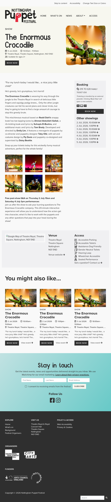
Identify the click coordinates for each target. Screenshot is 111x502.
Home (43, 15)
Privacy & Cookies (65, 427)
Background (10, 430)
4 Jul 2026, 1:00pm (90, 138)
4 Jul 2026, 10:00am (90, 135)
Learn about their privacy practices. (72, 374)
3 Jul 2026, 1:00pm (90, 132)
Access (93, 15)
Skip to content (60, 3)
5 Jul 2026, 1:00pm (90, 142)
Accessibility (75, 3)
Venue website (55, 254)
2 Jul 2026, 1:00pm (90, 125)
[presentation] (21, 298)
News (69, 15)
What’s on (56, 15)
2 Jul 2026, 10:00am (90, 122)
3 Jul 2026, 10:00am (90, 129)
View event (27, 342)
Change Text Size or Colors (94, 3)
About (79, 15)
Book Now (12, 62)
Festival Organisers (13, 433)
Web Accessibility (64, 424)
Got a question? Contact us (87, 262)
